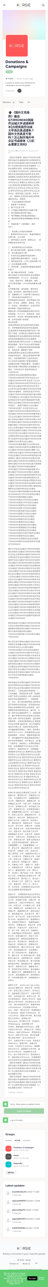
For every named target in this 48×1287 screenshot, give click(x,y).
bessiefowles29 (19, 1192)
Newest (8, 1140)
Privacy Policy (42, 1278)
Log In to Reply (24, 1111)
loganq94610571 (19, 1219)
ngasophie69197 (19, 1201)
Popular (26, 1140)
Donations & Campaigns (23, 1147)
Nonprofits (17, 1163)
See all (11, 1173)
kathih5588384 (18, 1228)
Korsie (16, 1155)
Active (17, 1140)
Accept (32, 1278)
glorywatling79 (18, 1210)
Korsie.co (12, 1269)
